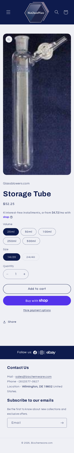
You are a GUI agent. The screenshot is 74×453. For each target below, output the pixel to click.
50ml (28, 231)
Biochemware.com (42, 443)
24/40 (32, 258)
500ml (31, 241)
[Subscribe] (62, 423)
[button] (8, 12)
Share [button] (12, 321)
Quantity (8, 266)
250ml (11, 241)
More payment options (37, 310)
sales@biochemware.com (33, 376)
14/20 (11, 257)
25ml (11, 231)
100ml (47, 231)
